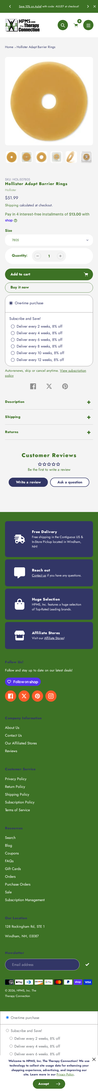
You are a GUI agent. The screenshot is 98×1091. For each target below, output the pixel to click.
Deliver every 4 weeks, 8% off (36, 1046)
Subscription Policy (19, 802)
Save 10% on (27, 6)
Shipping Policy (17, 794)
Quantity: (19, 255)
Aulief (38, 6)
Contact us (39, 575)
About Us (12, 727)
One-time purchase (24, 1017)
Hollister (10, 190)
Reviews (11, 751)
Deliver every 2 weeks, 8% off (36, 1038)
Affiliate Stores (54, 638)
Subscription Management (25, 899)
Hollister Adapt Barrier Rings (36, 47)
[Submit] (87, 964)
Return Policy (15, 786)
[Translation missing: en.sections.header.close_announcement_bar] (94, 6)
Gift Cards (13, 868)
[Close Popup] (94, 1059)
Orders (10, 876)
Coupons (12, 853)
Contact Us (13, 735)
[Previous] (10, 6)
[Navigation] (88, 25)
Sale (8, 892)
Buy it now (19, 287)
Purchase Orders (17, 884)
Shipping (11, 205)
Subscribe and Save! (26, 1030)
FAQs (9, 861)
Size (8, 230)
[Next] (87, 6)
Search (10, 837)
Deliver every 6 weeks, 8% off (36, 1054)
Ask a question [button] (69, 482)
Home (9, 47)
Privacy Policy (15, 778)
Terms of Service (17, 810)
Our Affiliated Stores (21, 743)
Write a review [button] (28, 482)
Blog (8, 845)
